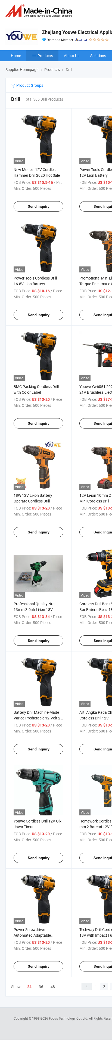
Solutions (98, 55)
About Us (71, 55)
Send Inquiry (38, 206)
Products (45, 55)
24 (29, 987)
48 (53, 986)
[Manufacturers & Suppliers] (39, 10)
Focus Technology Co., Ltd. (69, 1018)
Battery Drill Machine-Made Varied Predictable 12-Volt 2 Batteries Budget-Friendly (37, 718)
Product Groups (29, 85)
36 (41, 986)
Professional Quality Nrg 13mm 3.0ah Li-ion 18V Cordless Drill (34, 609)
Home (16, 55)
